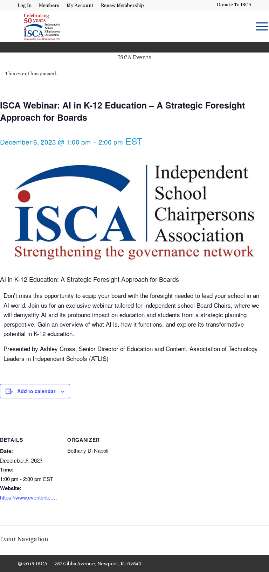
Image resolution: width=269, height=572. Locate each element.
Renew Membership (122, 5)
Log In (25, 5)
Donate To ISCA (234, 4)
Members (49, 5)
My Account (80, 5)
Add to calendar (36, 391)
